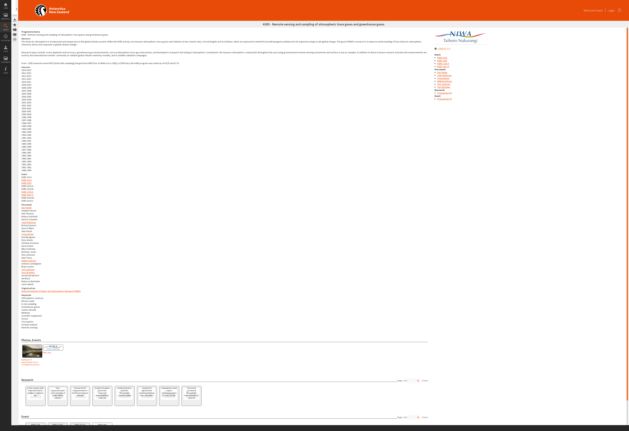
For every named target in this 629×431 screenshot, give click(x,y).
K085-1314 (26, 180)
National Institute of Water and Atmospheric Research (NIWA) (51, 291)
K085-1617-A (27, 194)
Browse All (5, 19)
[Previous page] (409, 380)
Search (6, 30)
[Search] (418, 381)
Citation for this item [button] (14, 39)
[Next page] (414, 380)
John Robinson (28, 222)
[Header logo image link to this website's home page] (52, 5)
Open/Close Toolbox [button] (17, 6)
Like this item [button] (14, 29)
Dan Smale (26, 207)
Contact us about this (14, 34)
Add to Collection (14, 24)
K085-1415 (26, 183)
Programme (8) (444, 93)
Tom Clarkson (28, 269)
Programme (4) (444, 98)
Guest (599, 10)
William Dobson (28, 260)
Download (14, 19)
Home (6, 8)
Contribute (5, 62)
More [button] (6, 73)
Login (6, 51)
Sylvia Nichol (27, 234)
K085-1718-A (27, 191)
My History (5, 40)
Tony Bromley (28, 272)
